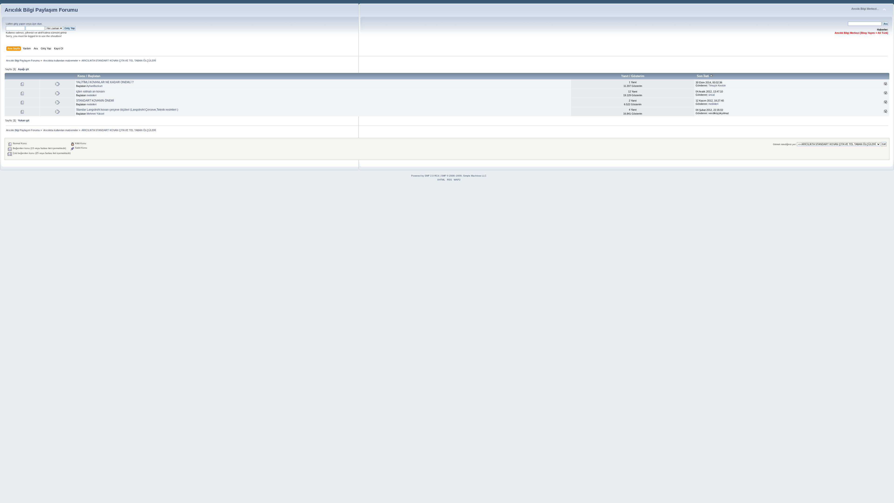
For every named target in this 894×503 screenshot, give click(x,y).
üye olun (37, 23)
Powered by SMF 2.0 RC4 (425, 175)
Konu (81, 76)
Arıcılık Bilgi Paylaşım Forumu (41, 10)
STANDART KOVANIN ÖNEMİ (95, 100)
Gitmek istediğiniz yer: (784, 144)
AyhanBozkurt (94, 86)
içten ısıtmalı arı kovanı (90, 91)
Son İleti (703, 76)
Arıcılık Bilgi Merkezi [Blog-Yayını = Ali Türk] (861, 32)
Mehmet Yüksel (95, 113)
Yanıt (624, 76)
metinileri (91, 95)
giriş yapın (19, 23)
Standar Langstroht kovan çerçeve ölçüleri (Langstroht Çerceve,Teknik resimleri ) (127, 109)
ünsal (711, 94)
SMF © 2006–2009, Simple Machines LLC (463, 175)
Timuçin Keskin (717, 85)
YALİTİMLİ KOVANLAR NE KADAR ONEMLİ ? (105, 82)
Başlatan (94, 76)
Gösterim (637, 76)
